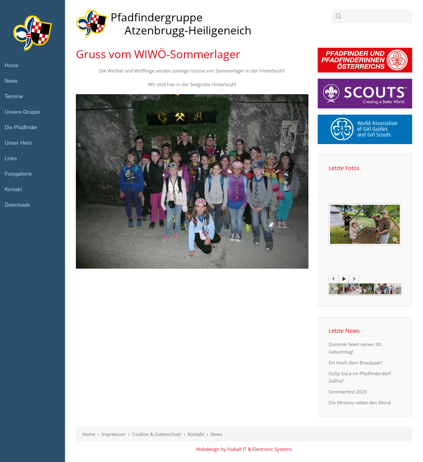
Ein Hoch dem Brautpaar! (355, 362)
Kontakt (13, 189)
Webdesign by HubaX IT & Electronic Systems (244, 449)
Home (11, 65)
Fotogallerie (18, 173)
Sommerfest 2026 (348, 392)
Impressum (114, 434)
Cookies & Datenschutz (156, 434)
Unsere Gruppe (22, 111)
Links (11, 158)
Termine (14, 96)
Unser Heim (18, 142)
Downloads (17, 204)
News (11, 80)
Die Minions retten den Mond (360, 402)
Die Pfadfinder (21, 127)
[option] (365, 224)
